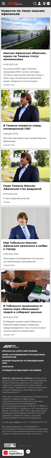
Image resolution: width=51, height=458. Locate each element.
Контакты (7, 366)
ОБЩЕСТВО (9, 85)
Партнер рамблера (24, 445)
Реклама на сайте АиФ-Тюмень (19, 351)
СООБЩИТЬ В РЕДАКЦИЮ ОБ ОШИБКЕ (21, 370)
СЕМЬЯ (6, 202)
